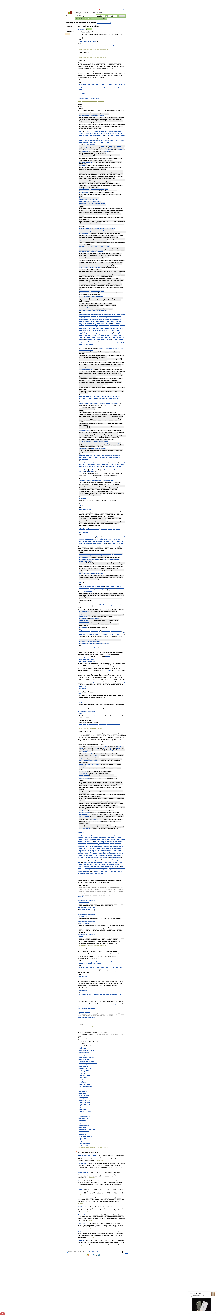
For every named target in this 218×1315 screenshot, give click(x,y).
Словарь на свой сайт (116, 9)
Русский (67, 33)
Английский (68, 28)
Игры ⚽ (103, 18)
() (100, 246)
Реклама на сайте (95, 1251)
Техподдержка (88, 1251)
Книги (95, 18)
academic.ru (69, 18)
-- (86, 344)
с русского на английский (104, 23)
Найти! (122, 16)
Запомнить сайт (105, 9)
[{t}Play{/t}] (92, 31)
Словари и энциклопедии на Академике (89, 13)
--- (110, 133)
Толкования (79, 18)
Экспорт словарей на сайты (72, 1255)
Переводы (87, 18)
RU (123, 9)
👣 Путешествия (70, 1252)
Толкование (81, 29)
